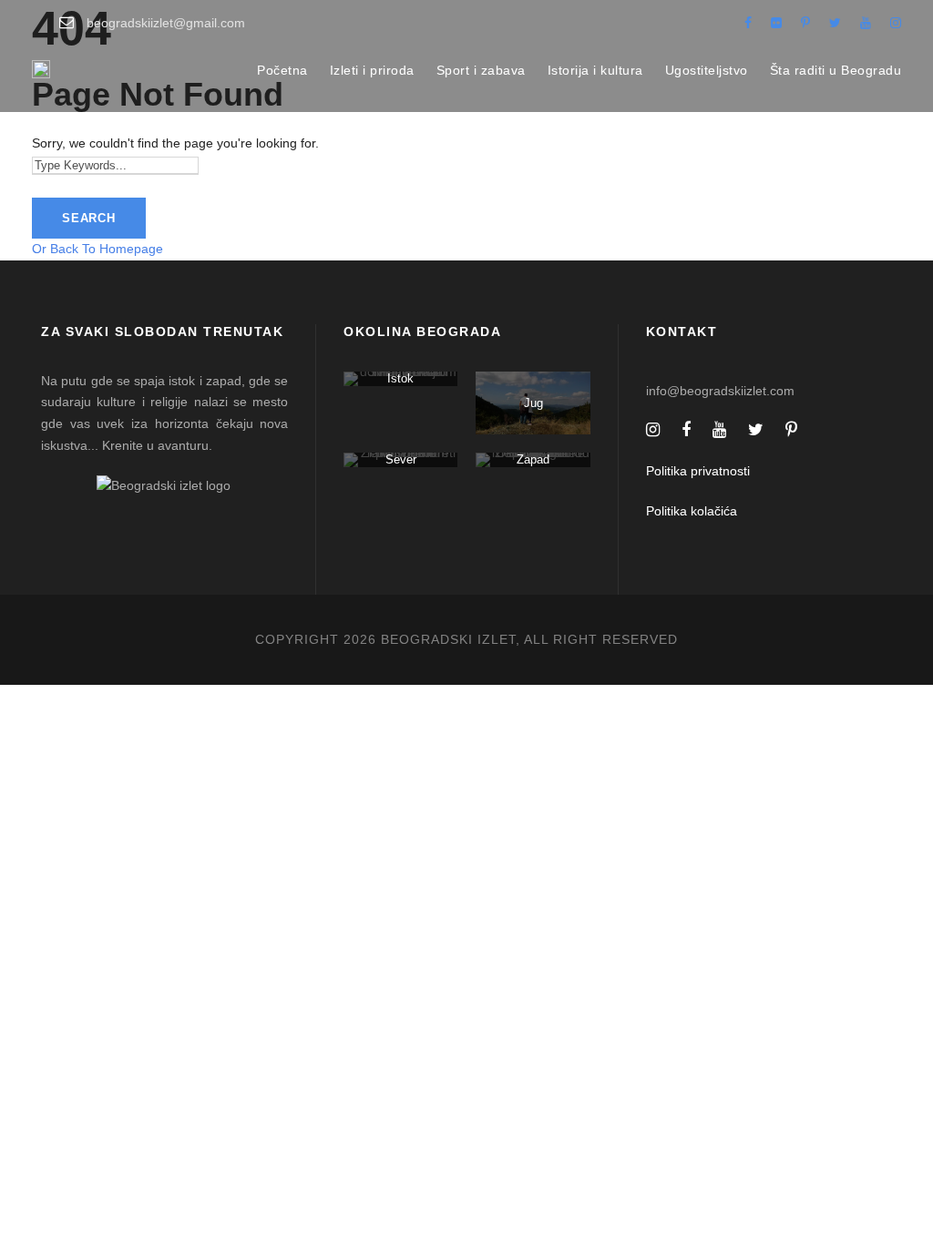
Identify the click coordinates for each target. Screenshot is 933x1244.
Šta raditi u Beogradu (836, 70)
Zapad (533, 459)
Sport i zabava (481, 70)
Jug (533, 403)
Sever (400, 459)
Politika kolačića (691, 511)
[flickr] (776, 22)
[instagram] (895, 22)
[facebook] (748, 22)
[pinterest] (805, 22)
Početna (282, 70)
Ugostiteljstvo (706, 70)
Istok (400, 378)
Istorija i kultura (595, 70)
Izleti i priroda (372, 70)
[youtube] (865, 22)
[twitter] (835, 22)
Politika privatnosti (698, 471)
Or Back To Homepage (97, 248)
